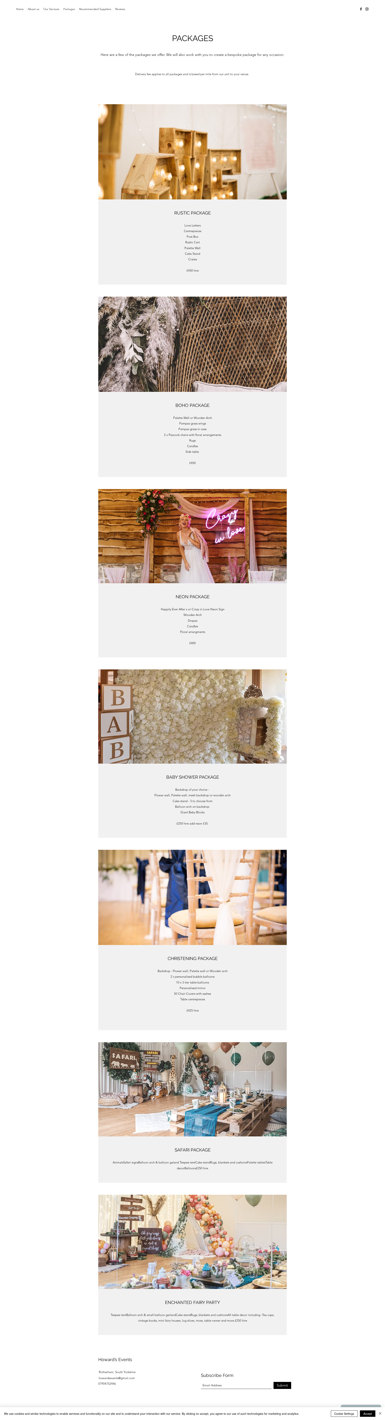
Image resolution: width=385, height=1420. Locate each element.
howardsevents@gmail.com (117, 1378)
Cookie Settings (344, 1414)
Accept (367, 1414)
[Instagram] (367, 9)
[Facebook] (361, 9)
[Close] (380, 1413)
